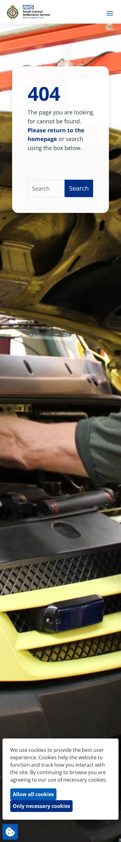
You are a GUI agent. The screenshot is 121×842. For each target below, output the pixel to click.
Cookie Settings (10, 832)
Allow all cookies (33, 794)
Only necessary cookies (41, 806)
